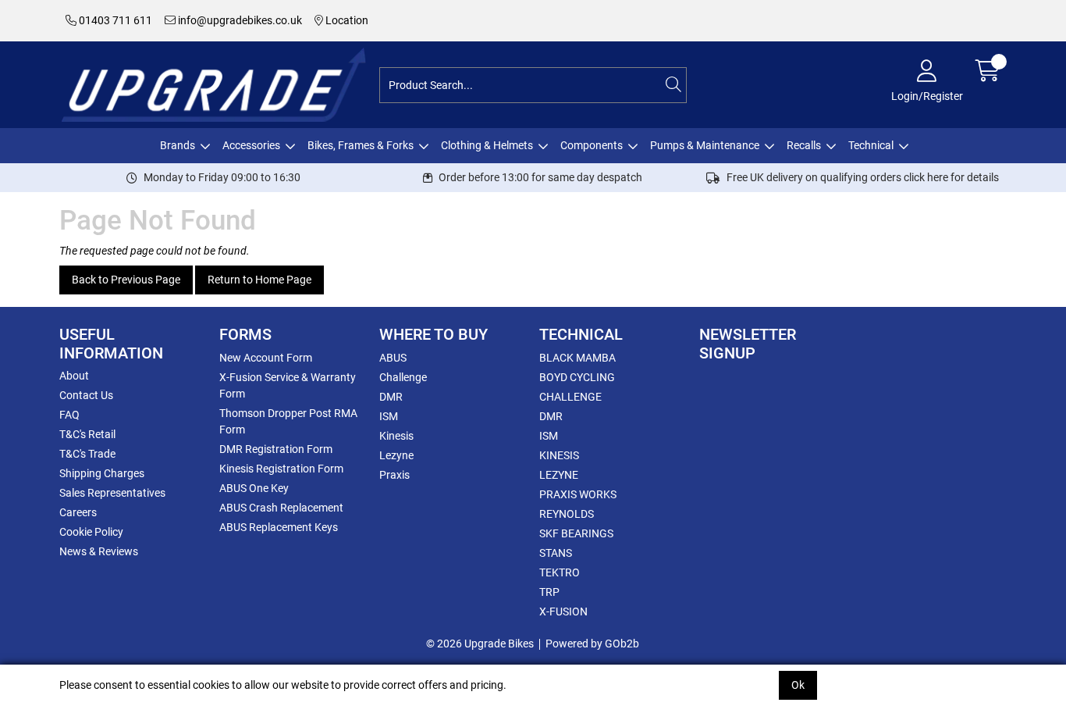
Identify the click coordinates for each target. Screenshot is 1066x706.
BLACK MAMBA (577, 357)
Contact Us (86, 395)
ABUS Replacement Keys (278, 527)
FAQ (69, 414)
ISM (388, 416)
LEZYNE (558, 475)
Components (591, 145)
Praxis (394, 475)
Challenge (403, 377)
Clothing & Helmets (487, 145)
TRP (549, 592)
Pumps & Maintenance (704, 145)
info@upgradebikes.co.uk (239, 20)
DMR (391, 396)
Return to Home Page (259, 279)
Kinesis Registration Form (281, 468)
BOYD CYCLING (577, 377)
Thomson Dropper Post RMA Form (288, 421)
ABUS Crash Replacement (281, 507)
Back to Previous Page (126, 279)
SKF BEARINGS (576, 533)
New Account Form (265, 357)
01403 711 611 (114, 20)
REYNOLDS (566, 514)
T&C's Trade (87, 453)
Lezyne (396, 455)
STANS (555, 553)
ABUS (393, 357)
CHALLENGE (570, 396)
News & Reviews (98, 551)
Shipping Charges (101, 473)
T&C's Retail (87, 434)
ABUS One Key (254, 488)
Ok (798, 685)
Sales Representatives (112, 493)
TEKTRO (559, 572)
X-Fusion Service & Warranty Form (287, 385)
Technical (871, 145)
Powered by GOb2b (592, 643)
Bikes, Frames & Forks (360, 145)
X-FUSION (563, 611)
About (74, 375)
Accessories (251, 145)
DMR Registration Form (275, 449)
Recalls (804, 145)
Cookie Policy (91, 532)
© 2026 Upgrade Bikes (480, 643)
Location (345, 20)
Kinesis (396, 436)
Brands (177, 145)
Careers (78, 512)
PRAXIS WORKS (578, 494)
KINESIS (559, 455)
